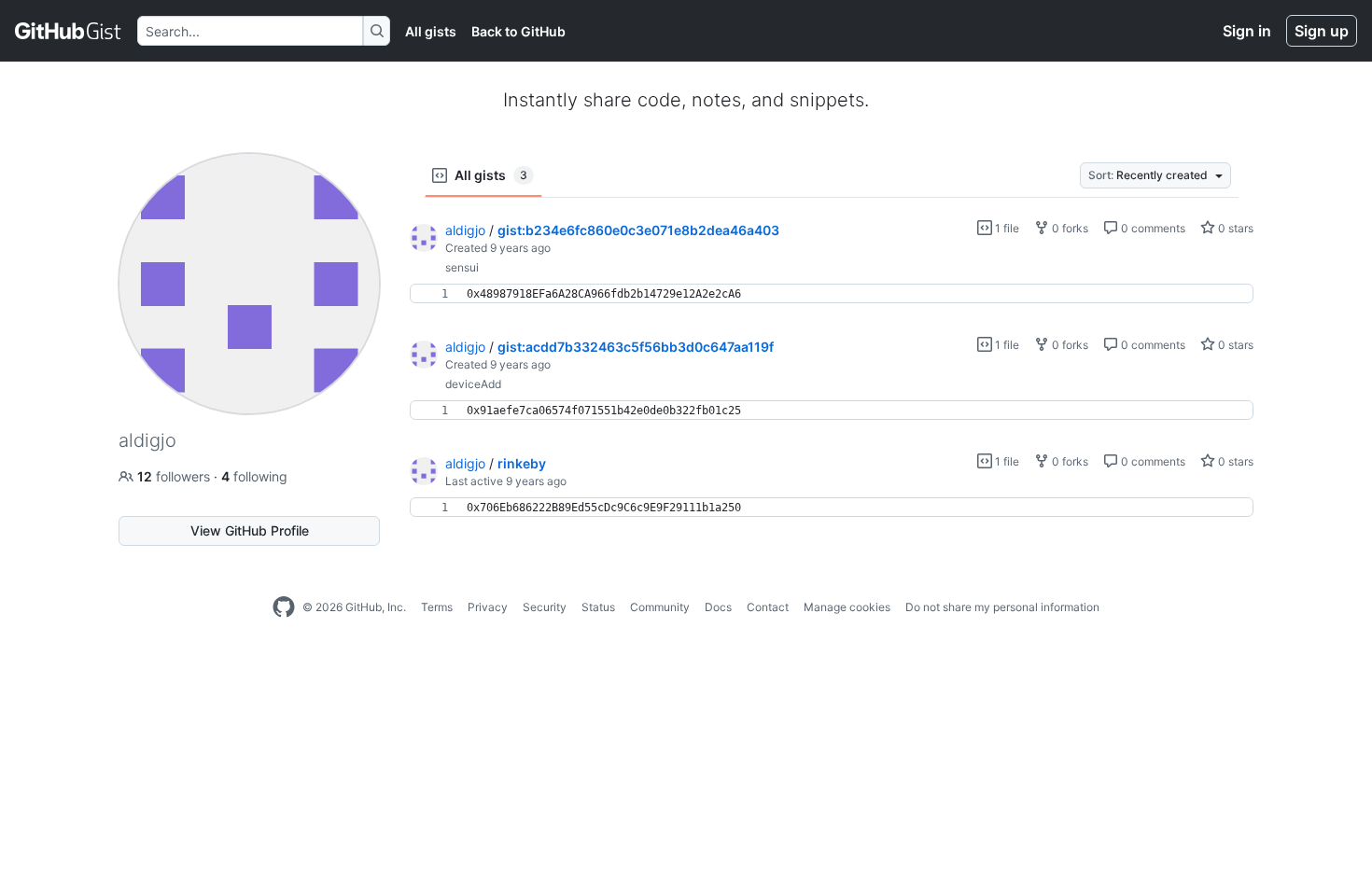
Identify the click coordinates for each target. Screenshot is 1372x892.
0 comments (1151, 228)
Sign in (1247, 30)
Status (598, 607)
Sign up (1322, 30)
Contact (768, 607)
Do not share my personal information (1002, 607)
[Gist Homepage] (68, 31)
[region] (832, 294)
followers (175, 476)
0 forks (1068, 228)
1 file (1005, 228)
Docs (718, 607)
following (254, 476)
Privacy (488, 607)
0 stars (1234, 228)
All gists (430, 31)
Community (660, 607)
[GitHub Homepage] (284, 607)
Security (545, 607)
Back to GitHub (518, 31)
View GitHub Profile (249, 530)
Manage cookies (847, 607)
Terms (437, 607)
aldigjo (465, 230)
